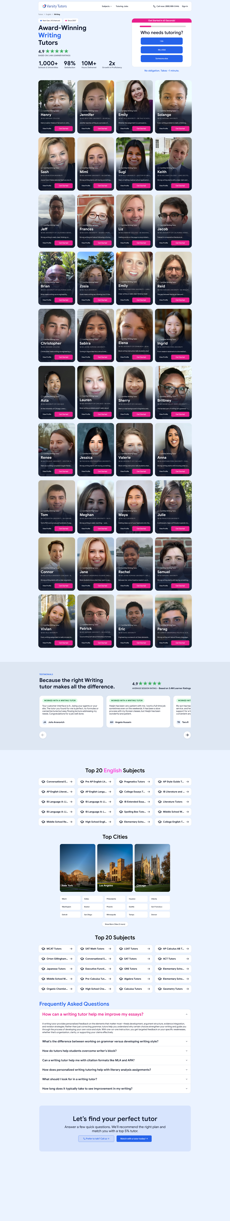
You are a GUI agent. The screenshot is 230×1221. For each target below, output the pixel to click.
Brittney (164, 400)
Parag (162, 629)
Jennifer (87, 115)
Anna (161, 457)
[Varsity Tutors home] (54, 6)
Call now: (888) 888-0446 (168, 6)
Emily (123, 115)
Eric (121, 629)
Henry (46, 115)
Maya (123, 515)
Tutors (40, 14)
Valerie (124, 457)
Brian (45, 286)
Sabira (85, 343)
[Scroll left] (42, 735)
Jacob (162, 229)
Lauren (86, 400)
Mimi (84, 172)
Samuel (163, 572)
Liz (120, 229)
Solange (164, 115)
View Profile (47, 129)
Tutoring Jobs (122, 6)
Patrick (86, 628)
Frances (86, 229)
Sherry (124, 400)
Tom (44, 515)
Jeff (44, 229)
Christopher (51, 343)
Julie (161, 515)
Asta (45, 400)
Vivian (46, 629)
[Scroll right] (187, 735)
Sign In (185, 6)
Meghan (87, 515)
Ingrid (162, 343)
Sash (45, 172)
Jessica (86, 457)
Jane (84, 572)
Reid (161, 286)
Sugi (122, 172)
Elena (123, 343)
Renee (46, 457)
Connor (47, 572)
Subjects (106, 6)
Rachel (124, 572)
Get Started (63, 129)
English (48, 14)
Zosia (84, 286)
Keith (162, 172)
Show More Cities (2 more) (115, 924)
